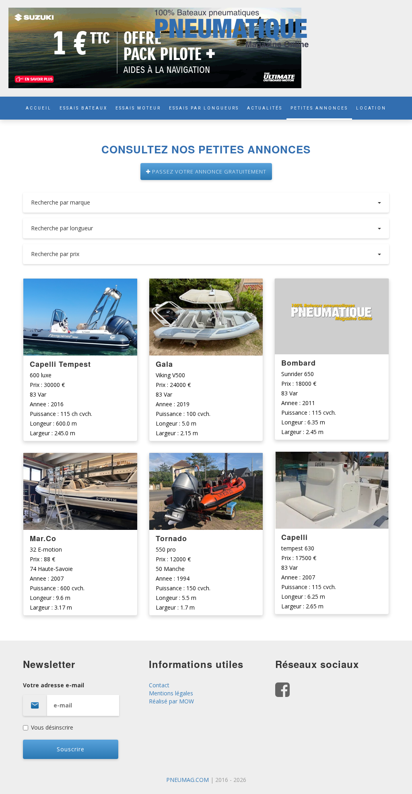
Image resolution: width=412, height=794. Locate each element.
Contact (159, 685)
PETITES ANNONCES (319, 108)
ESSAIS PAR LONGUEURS (204, 108)
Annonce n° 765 (206, 285)
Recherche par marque (60, 202)
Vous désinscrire (52, 727)
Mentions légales (171, 693)
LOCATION (371, 108)
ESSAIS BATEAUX (83, 108)
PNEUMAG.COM (187, 780)
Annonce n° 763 (331, 285)
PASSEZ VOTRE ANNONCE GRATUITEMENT (208, 171)
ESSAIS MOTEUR (138, 108)
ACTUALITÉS (264, 108)
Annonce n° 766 (80, 459)
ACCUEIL (39, 108)
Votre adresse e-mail (53, 685)
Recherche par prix (55, 254)
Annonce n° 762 (331, 458)
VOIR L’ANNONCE (80, 317)
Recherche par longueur (62, 228)
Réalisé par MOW (171, 701)
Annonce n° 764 (206, 459)
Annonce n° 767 (80, 285)
